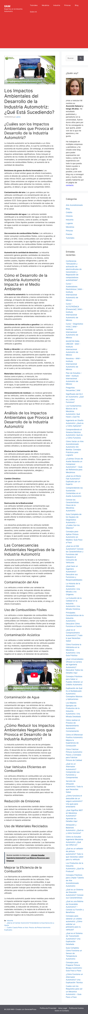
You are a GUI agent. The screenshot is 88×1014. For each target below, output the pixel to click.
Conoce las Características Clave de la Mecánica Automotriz (72, 505)
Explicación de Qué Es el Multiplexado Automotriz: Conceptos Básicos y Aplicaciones (74, 693)
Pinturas (67, 5)
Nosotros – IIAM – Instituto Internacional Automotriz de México (73, 363)
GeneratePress (30, 1009)
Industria (56, 5)
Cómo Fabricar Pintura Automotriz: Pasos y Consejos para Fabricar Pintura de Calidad (74, 754)
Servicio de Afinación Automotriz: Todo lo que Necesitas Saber (74, 786)
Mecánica (45, 5)
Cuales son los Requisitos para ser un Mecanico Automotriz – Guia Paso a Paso (74, 991)
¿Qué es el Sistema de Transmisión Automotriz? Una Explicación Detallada (74, 938)
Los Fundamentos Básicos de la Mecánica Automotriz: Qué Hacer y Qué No (73, 411)
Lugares (69, 223)
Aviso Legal (62, 1008)
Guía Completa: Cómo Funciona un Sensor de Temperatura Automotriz (74, 953)
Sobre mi (33, 12)
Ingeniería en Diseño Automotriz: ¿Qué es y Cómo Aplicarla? (74, 423)
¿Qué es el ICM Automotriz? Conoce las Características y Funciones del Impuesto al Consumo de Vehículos (74, 554)
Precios (69, 234)
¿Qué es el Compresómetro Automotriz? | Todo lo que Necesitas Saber (74, 635)
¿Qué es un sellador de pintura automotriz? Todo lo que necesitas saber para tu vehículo (74, 854)
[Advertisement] (44, 33)
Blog (76, 5)
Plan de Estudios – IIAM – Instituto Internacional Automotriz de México (74, 378)
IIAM (7, 6)
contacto (69, 185)
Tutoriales (34, 5)
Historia (69, 216)
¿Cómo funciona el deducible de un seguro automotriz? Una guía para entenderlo (74, 801)
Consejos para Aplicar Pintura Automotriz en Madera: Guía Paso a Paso (74, 537)
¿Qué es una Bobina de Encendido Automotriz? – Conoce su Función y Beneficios (75, 906)
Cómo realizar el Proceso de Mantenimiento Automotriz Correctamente (73, 725)
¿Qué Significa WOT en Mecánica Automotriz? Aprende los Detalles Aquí (74, 815)
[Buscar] (81, 58)
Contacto (65, 1011)
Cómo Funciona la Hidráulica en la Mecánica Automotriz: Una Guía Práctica (73, 649)
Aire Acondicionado (74, 205)
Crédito (69, 212)
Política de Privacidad (48, 1008)
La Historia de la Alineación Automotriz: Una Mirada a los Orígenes (73, 589)
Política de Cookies (76, 1008)
